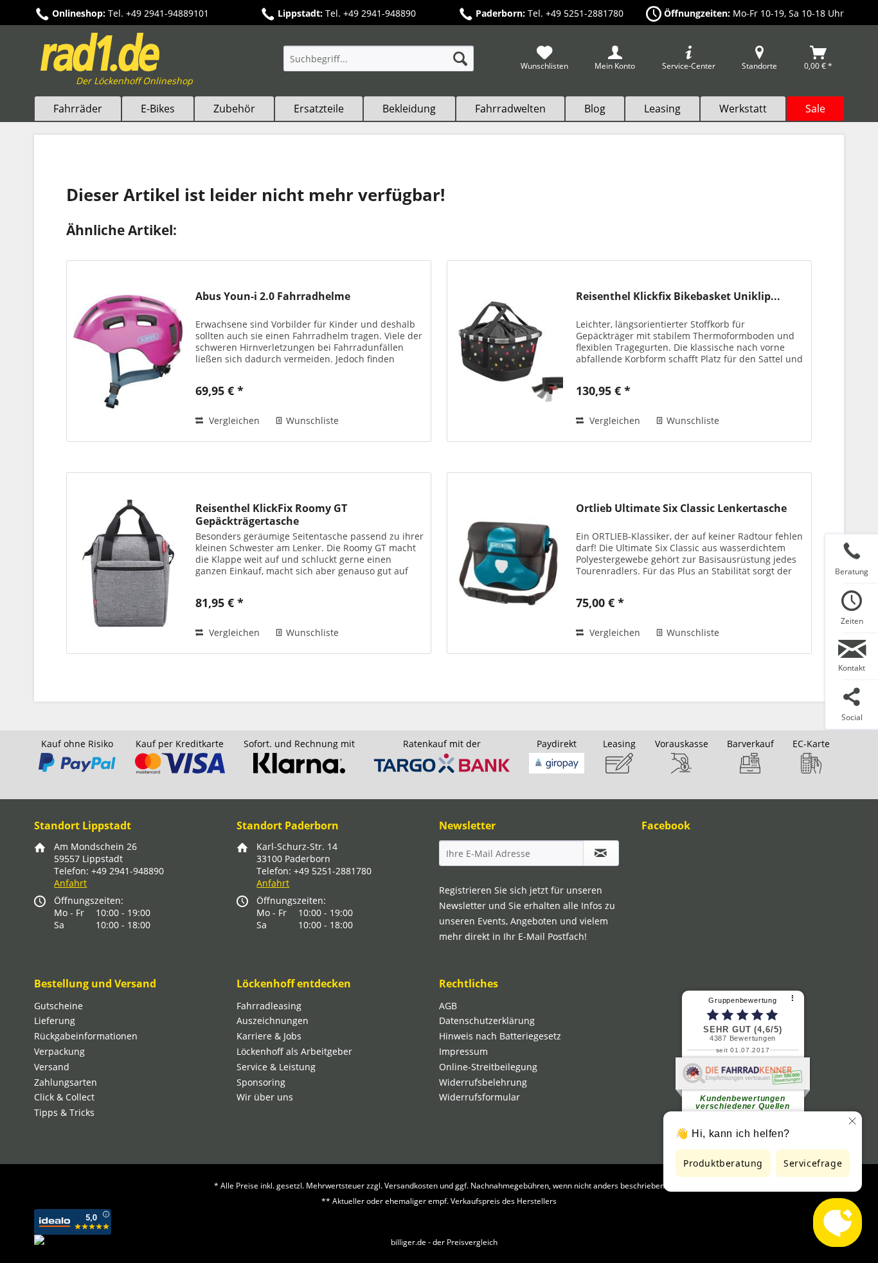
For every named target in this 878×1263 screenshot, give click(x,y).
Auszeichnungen (273, 1020)
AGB (448, 1006)
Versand (51, 1067)
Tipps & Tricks (64, 1112)
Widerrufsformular (479, 1097)
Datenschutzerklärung (487, 1020)
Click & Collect (64, 1097)
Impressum (463, 1051)
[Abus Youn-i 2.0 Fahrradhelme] (128, 351)
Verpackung (59, 1051)
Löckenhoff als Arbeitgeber (294, 1051)
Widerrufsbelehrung (483, 1082)
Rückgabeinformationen (86, 1036)
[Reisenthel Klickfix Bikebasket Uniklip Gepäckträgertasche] (508, 351)
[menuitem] (378, 64)
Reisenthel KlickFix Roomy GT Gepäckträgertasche (271, 514)
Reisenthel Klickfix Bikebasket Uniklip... (678, 296)
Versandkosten (411, 1185)
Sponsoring (261, 1082)
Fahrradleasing (269, 1006)
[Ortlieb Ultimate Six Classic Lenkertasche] (508, 563)
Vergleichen (233, 420)
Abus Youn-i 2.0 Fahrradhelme (272, 296)
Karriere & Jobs (269, 1036)
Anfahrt (70, 883)
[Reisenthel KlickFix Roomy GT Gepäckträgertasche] (128, 563)
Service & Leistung (276, 1067)
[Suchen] (460, 58)
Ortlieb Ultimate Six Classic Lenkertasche (681, 508)
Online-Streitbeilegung (488, 1067)
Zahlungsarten (65, 1082)
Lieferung (54, 1020)
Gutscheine (58, 1006)
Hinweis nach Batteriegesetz (500, 1036)
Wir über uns (265, 1097)
